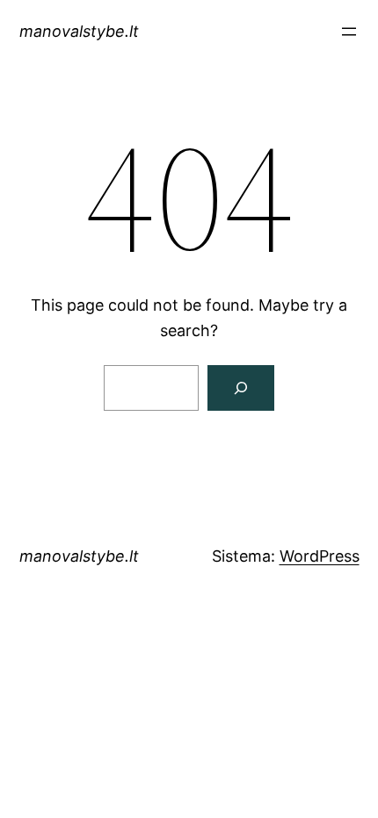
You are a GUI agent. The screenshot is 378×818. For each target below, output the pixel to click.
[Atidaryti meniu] (349, 31)
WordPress (320, 556)
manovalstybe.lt (79, 31)
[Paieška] (240, 388)
